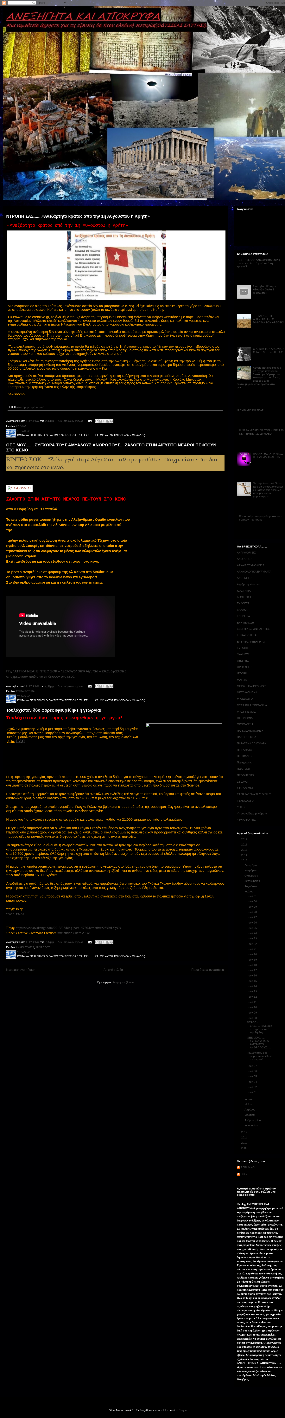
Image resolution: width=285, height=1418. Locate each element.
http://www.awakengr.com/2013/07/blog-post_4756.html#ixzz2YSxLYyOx (68, 928)
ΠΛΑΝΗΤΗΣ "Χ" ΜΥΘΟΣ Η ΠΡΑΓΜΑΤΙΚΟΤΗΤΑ (268, 455)
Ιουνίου (249, 1099)
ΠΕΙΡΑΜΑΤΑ (244, 749)
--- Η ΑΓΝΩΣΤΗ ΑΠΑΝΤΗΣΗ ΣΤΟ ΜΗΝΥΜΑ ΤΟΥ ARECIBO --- (268, 320)
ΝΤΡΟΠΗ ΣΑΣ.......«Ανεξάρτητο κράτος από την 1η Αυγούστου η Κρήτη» (78, 216)
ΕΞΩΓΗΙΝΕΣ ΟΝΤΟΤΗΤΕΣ (253, 628)
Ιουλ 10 (253, 1007)
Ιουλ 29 (253, 906)
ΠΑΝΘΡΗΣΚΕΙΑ (246, 737)
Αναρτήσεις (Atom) (123, 982)
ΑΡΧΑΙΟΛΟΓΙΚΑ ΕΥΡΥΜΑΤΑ (254, 571)
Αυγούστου (251, 886)
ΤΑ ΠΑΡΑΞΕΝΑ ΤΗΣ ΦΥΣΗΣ (254, 794)
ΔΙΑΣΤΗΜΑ (244, 590)
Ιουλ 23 (253, 938)
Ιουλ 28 (253, 912)
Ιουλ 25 (253, 927)
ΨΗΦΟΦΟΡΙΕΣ (246, 819)
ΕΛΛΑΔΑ (21, 426)
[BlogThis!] (100, 421)
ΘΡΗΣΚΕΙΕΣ (244, 667)
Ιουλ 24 (253, 933)
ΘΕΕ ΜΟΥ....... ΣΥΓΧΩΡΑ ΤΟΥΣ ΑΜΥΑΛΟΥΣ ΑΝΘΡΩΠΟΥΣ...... (259, 1042)
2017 (244, 839)
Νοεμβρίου (251, 870)
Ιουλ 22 (253, 943)
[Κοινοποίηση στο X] (104, 421)
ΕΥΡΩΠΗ (242, 648)
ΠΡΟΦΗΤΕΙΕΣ (246, 775)
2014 (244, 855)
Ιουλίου (249, 891)
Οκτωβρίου (251, 875)
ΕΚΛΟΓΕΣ (243, 603)
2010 (244, 1142)
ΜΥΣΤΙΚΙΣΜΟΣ (246, 711)
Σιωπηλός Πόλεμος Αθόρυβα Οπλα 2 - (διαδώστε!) (264, 289)
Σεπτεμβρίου (252, 880)
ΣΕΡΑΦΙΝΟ (248, 1167)
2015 (244, 849)
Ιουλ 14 (253, 986)
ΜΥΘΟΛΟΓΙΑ (245, 698)
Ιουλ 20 (253, 954)
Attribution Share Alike (73, 933)
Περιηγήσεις (244, 762)
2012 (244, 1132)
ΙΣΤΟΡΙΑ (242, 673)
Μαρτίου (250, 1114)
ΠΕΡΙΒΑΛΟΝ (244, 756)
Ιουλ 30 (253, 901)
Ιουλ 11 (252, 1002)
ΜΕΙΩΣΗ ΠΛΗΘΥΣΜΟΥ (251, 686)
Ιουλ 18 (253, 965)
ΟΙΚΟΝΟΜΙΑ (245, 718)
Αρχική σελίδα (113, 969)
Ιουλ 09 (253, 1012)
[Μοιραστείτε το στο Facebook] (108, 421)
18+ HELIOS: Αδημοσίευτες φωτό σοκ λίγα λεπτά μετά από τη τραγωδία (258, 263)
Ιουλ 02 (253, 1087)
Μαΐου (248, 1104)
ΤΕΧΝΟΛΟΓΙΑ (245, 800)
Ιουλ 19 (253, 959)
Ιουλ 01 (253, 1092)
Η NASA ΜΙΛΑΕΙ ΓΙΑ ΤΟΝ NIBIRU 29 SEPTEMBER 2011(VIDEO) (261, 432)
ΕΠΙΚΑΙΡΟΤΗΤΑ (25, 691)
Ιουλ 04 (253, 1081)
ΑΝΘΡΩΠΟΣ (42, 947)
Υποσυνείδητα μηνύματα (252, 813)
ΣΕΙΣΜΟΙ (242, 781)
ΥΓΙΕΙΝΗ (242, 807)
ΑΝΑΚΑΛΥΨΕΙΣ (25, 947)
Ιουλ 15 (253, 980)
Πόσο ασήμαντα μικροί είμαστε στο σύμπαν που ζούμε (260, 518)
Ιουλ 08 (253, 1018)
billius (244, 1174)
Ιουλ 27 (253, 917)
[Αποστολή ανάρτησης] (89, 420)
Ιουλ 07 (253, 1065)
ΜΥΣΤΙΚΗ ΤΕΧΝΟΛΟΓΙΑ (252, 705)
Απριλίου (250, 1109)
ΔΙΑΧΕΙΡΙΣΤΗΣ (246, 597)
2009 (244, 1147)
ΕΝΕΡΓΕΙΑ (243, 616)
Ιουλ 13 (253, 991)
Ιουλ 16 (253, 975)
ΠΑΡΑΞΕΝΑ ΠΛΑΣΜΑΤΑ (251, 743)
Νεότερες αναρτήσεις (20, 969)
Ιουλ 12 (253, 996)
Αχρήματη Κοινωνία (249, 584)
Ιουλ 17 (253, 970)
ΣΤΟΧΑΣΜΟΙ (245, 787)
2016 (244, 844)
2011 (244, 1137)
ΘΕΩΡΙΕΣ (243, 660)
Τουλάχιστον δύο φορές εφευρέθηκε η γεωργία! (53, 710)
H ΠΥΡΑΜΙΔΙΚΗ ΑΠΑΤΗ (251, 410)
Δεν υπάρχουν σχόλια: (71, 420)
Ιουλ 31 (253, 896)
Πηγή (10, 671)
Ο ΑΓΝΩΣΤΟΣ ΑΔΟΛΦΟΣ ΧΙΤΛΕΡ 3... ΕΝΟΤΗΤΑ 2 (268, 350)
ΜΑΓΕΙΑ (242, 679)
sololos (164, 1410)
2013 (244, 860)
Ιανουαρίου (251, 1125)
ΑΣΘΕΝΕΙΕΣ (244, 578)
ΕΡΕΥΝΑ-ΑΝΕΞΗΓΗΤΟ (251, 641)
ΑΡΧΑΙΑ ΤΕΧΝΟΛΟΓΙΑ (250, 565)
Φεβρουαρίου (253, 1120)
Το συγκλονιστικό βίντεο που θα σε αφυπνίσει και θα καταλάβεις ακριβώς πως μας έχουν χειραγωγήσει (268, 490)
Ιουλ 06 (253, 1071)
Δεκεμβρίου (251, 865)
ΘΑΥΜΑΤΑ (243, 654)
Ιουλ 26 (253, 922)
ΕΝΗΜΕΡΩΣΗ (245, 622)
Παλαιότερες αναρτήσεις (208, 969)
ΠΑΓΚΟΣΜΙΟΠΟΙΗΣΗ (250, 730)
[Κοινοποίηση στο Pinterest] (111, 421)
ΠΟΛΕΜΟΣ (244, 768)
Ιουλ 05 (253, 1076)
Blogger (183, 1410)
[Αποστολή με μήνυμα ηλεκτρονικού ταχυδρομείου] (97, 421)
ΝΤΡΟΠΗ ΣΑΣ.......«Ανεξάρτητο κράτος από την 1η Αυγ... (259, 1027)
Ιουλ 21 (253, 949)
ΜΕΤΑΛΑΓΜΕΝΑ (247, 692)
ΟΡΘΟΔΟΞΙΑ (245, 724)
